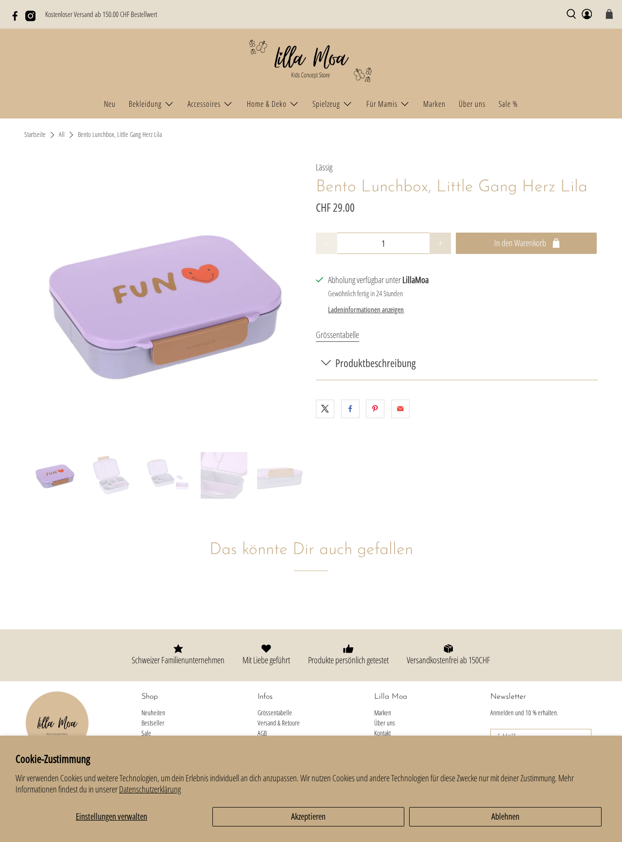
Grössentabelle (337, 334)
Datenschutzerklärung (150, 789)
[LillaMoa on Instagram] (33, 18)
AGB (262, 733)
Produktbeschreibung (375, 363)
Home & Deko (267, 104)
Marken (434, 104)
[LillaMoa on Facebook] (17, 18)
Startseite (35, 135)
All (62, 135)
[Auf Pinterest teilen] (375, 409)
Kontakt (382, 733)
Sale (146, 733)
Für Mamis (381, 104)
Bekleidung (145, 104)
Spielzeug (326, 104)
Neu (110, 104)
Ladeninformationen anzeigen (366, 309)
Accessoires (204, 104)
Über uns (472, 104)
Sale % (508, 104)
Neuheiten (153, 712)
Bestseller (152, 722)
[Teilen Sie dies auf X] (325, 409)
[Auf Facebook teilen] (350, 409)
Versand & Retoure (279, 722)
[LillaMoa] (311, 61)
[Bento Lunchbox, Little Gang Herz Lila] (165, 301)
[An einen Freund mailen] (400, 409)
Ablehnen (505, 816)
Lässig (324, 167)
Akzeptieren (308, 816)
